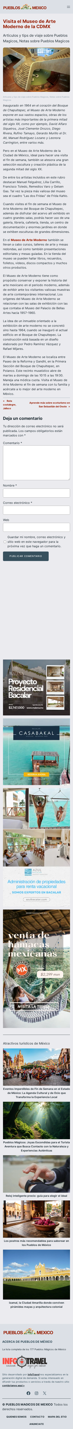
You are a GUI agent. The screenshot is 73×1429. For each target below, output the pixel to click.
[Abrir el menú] (68, 7)
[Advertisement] (36, 613)
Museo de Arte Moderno (29, 240)
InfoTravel (33, 1374)
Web (6, 520)
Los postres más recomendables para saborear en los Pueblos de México (36, 1242)
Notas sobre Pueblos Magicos (44, 41)
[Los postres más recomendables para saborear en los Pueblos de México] (36, 1219)
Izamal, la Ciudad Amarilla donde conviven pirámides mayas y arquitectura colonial (36, 1304)
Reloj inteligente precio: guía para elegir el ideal (36, 1195)
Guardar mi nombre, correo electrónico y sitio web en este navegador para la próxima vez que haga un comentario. (36, 541)
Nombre (10, 485)
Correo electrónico (17, 503)
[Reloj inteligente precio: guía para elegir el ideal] (36, 1174)
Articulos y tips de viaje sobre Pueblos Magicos (25, 97)
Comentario (12, 443)
